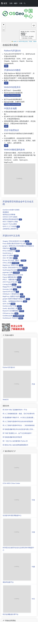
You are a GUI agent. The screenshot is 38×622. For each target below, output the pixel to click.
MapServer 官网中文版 (12, 265)
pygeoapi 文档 (11, 272)
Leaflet (14, 41)
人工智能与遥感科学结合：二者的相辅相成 (19, 383)
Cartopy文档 (9, 284)
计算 (20, 3)
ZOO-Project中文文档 (11, 282)
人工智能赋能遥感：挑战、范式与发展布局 (19, 371)
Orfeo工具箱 (10, 263)
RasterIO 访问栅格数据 (13, 311)
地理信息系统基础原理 (12, 219)
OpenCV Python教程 (10, 224)
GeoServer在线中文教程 (11, 210)
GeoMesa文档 (13, 316)
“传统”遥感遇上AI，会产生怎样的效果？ (18, 391)
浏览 (6, 66)
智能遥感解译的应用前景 (13, 395)
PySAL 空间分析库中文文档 (15, 267)
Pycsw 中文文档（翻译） (14, 260)
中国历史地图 (10, 108)
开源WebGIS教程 (12, 70)
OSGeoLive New (10, 313)
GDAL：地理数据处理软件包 (14, 301)
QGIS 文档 (9, 304)
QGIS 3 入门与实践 (11, 226)
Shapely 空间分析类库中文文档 (15, 241)
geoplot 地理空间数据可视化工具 (16, 299)
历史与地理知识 (11, 130)
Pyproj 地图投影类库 (12, 277)
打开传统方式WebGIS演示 (12, 104)
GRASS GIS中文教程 (10, 217)
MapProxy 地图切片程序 (13, 296)
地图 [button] (15, 3)
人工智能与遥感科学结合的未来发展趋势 (18, 379)
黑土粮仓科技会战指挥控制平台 (14, 582)
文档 (10, 3)
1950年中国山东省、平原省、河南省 (27, 41)
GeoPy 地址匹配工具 (12, 308)
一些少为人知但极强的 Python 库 (16, 399)
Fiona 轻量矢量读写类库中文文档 (17, 243)
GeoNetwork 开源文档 (12, 318)
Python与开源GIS (12, 50)
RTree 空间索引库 (11, 251)
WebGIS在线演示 (12, 87)
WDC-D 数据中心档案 (10, 222)
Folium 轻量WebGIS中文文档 (13, 275)
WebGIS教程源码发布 (14, 149)
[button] (3, 24)
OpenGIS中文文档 (10, 292)
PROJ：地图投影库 (11, 279)
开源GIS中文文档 (11, 235)
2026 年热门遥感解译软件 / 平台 (15, 367)
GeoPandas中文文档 (14, 270)
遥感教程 (6, 212)
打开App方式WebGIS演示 (12, 95)
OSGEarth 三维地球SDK (12, 294)
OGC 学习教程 (10, 258)
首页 (5, 3)
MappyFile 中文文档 (11, 287)
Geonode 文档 (9, 289)
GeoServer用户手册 (12, 306)
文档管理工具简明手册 (10, 229)
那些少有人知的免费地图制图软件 (16, 403)
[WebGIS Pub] (19, 179)
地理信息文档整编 (9, 214)
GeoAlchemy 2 (8, 253)
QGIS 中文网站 (10, 255)
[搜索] (24, 3)
